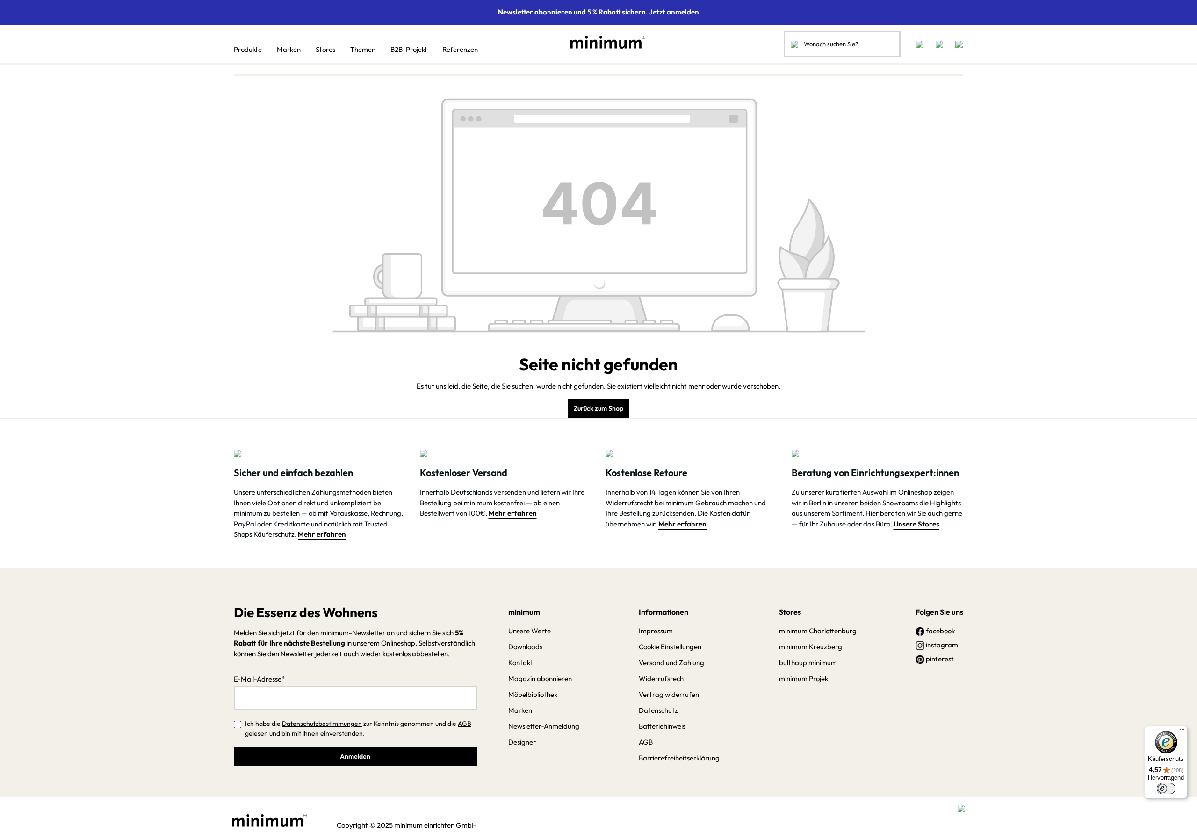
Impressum (656, 630)
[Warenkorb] (956, 44)
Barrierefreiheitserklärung (679, 757)
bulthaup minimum (808, 662)
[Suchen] (794, 44)
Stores (790, 612)
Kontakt (520, 662)
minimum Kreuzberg (810, 646)
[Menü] (1182, 731)
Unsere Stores (916, 523)
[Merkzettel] (920, 44)
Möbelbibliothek (532, 694)
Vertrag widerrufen (669, 694)
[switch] (1166, 788)
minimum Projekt (804, 678)
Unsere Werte (529, 630)
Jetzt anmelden (674, 11)
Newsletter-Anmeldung (543, 726)
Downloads (525, 646)
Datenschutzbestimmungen (322, 723)
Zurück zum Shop (598, 408)
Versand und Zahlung (671, 662)
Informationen (663, 612)
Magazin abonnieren (540, 678)
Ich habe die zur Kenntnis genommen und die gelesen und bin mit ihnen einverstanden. (358, 728)
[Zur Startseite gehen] (603, 42)
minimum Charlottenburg (818, 630)
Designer (522, 742)
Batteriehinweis (662, 726)
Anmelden (355, 756)
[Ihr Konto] (939, 44)
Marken (520, 710)
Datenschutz (658, 710)
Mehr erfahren (322, 534)
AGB (464, 723)
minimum (524, 612)
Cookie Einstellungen (670, 646)
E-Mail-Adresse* (259, 679)
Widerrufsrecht (662, 678)
